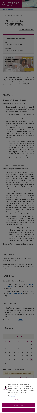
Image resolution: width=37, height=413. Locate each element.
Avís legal (12, 396)
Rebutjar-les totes (18, 405)
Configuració (18, 400)
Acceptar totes (18, 410)
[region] (18, 395)
